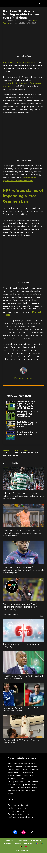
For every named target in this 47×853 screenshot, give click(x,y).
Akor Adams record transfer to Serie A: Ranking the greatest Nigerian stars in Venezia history (20, 607)
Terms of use (36, 840)
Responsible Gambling (12, 843)
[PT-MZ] (21, 846)
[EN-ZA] (42, 843)
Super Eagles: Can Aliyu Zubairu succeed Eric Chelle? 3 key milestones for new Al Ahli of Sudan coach (23, 533)
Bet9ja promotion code (18, 805)
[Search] (39, 4)
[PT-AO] (26, 846)
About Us (9, 840)
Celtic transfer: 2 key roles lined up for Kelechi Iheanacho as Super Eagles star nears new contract (23, 496)
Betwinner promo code (18, 814)
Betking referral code (18, 808)
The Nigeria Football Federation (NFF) (20, 62)
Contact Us (28, 843)
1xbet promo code (16, 811)
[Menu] (43, 4)
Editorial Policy (22, 840)
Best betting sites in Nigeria (20, 817)
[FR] (37, 843)
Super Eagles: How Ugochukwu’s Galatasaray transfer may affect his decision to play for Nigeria (23, 570)
